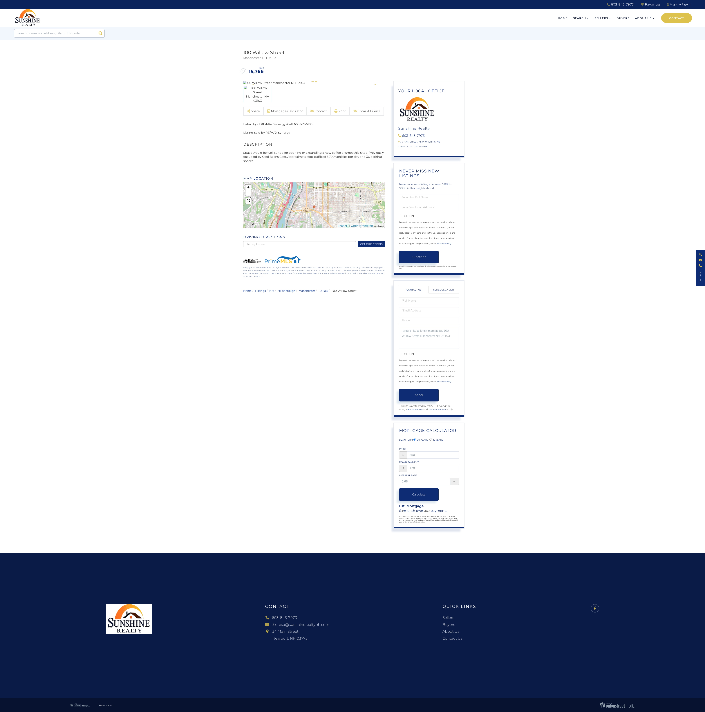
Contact (676, 18)
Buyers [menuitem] (623, 18)
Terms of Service (437, 409)
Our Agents (420, 146)
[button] (100, 33)
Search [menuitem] (579, 18)
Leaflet (342, 226)
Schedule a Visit (443, 289)
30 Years (422, 439)
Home (247, 291)
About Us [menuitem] (643, 18)
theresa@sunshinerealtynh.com (300, 624)
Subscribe (419, 257)
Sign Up (687, 4)
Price (402, 449)
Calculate (419, 494)
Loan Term (406, 439)
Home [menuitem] (563, 18)
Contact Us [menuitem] (452, 638)
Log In (674, 4)
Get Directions (371, 244)
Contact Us (405, 146)
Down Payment (409, 462)
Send (419, 395)
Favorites (652, 4)
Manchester (307, 291)
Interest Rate (408, 475)
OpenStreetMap (362, 226)
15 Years (438, 439)
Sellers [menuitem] (601, 18)
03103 (323, 291)
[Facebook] (595, 608)
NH (271, 291)
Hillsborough (286, 291)
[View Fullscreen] (248, 201)
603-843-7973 (622, 4)
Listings (260, 291)
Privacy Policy (444, 243)
